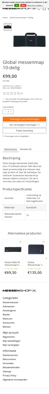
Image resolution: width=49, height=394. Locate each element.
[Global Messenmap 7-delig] (36, 249)
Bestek (6, 314)
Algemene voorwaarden (15, 379)
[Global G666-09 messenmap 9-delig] (13, 249)
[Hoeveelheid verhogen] (11, 112)
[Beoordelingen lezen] (11, 93)
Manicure (7, 318)
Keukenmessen (10, 302)
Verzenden (8, 363)
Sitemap (7, 371)
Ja (17, 6)
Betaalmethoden (11, 367)
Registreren (9, 336)
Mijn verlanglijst (11, 344)
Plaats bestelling (24, 130)
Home (5, 17)
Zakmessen (8, 306)
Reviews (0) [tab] (25, 149)
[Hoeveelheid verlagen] (5, 112)
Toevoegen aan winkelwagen (24, 119)
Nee (23, 6)
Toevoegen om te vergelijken (17, 136)
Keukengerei (9, 310)
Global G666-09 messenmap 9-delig (12, 263)
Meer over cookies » (35, 6)
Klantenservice (10, 355)
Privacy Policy (9, 375)
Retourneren (9, 359)
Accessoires (9, 322)
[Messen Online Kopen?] (19, 8)
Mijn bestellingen (11, 340)
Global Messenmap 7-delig (35, 263)
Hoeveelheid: (8, 107)
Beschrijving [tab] (10, 149)
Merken (7, 326)
